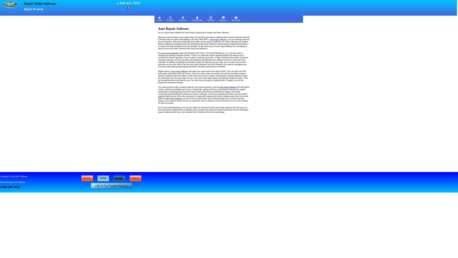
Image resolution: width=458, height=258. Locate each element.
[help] (111, 188)
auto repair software (218, 39)
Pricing (170, 20)
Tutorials (182, 20)
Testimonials (197, 20)
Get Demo (236, 20)
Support (222, 20)
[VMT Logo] (10, 8)
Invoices (210, 20)
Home (159, 20)
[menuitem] (159, 18)
